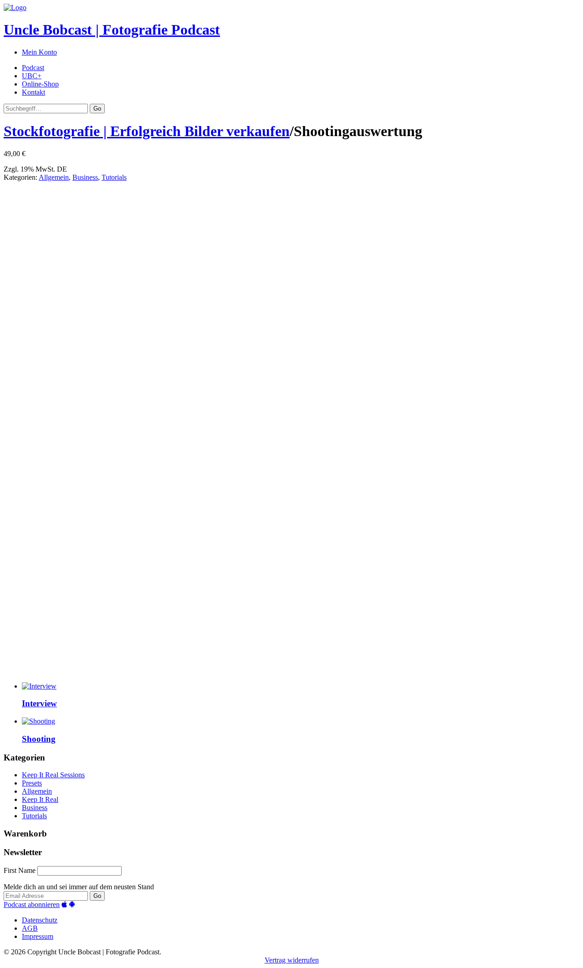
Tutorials (114, 177)
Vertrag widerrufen (292, 960)
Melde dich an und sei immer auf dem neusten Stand (79, 887)
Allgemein (54, 177)
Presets (32, 783)
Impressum (37, 936)
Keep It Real (40, 799)
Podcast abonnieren (32, 904)
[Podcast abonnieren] (64, 904)
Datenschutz (39, 920)
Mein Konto (39, 52)
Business (85, 177)
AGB (30, 928)
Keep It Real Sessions (53, 775)
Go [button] (97, 108)
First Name (20, 870)
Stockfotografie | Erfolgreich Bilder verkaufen (147, 131)
